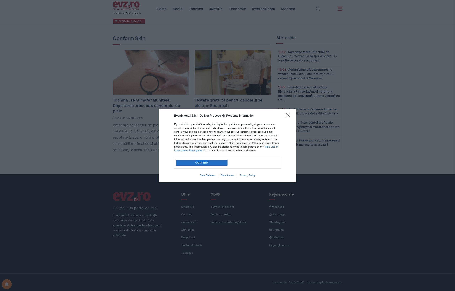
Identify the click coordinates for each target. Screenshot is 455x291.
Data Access (227, 175)
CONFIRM (201, 162)
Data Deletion (207, 175)
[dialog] (227, 145)
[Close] (289, 116)
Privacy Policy (247, 175)
